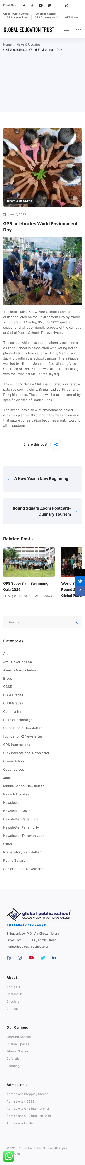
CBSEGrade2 (13, 703)
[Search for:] (42, 622)
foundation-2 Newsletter (22, 736)
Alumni (8, 654)
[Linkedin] (54, 958)
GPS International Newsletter (26, 753)
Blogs (7, 678)
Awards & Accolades (19, 670)
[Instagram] (20, 958)
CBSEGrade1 (13, 695)
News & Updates (28, 44)
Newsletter (12, 802)
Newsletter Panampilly (21, 827)
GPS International (17, 745)
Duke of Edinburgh (17, 720)
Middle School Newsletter (23, 786)
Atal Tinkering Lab (17, 662)
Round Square (14, 860)
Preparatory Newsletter (22, 852)
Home (7, 44)
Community (12, 711)
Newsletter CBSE (16, 811)
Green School (14, 761)
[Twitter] (43, 958)
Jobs (7, 778)
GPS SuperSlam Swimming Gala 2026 (25, 586)
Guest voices (13, 769)
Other (7, 844)
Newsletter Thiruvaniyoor (23, 836)
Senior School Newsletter (23, 869)
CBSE (7, 687)
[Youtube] (31, 958)
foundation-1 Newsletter (22, 728)
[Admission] (80, 581)
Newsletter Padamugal (21, 819)
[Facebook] (9, 958)
